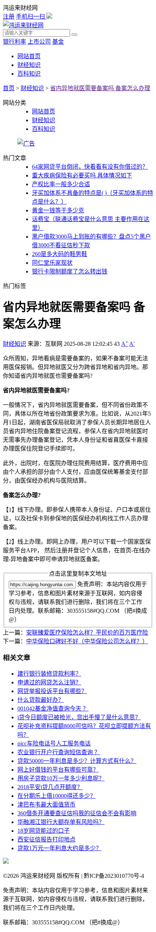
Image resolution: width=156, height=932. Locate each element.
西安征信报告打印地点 (46, 839)
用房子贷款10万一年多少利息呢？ (60, 778)
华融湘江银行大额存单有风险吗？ (60, 822)
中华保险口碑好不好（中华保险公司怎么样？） (87, 641)
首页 (9, 88)
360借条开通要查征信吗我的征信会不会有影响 (76, 813)
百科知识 (29, 74)
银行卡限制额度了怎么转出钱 (69, 271)
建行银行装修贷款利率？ (49, 674)
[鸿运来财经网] (23, 25)
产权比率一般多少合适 (61, 184)
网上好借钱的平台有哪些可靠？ (58, 770)
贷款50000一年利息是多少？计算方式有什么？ (76, 761)
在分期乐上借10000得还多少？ (56, 796)
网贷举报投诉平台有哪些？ (52, 691)
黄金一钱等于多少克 (58, 210)
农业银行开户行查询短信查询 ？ (58, 752)
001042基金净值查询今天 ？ (53, 708)
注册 (9, 16)
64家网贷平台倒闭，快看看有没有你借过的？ (90, 167)
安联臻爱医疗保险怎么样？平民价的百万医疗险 (87, 632)
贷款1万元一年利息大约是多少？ (59, 848)
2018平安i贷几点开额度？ (50, 787)
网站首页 (29, 56)
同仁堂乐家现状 (52, 263)
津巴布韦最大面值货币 (46, 804)
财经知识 (29, 65)
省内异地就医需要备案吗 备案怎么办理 (100, 88)
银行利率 (14, 42)
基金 (58, 42)
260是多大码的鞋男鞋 (59, 254)
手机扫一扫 (31, 16)
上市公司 (39, 42)
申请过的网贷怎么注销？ (49, 682)
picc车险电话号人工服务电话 (54, 743)
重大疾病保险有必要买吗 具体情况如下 (82, 175)
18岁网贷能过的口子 (43, 831)
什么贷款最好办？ (40, 700)
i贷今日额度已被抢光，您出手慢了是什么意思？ (79, 717)
